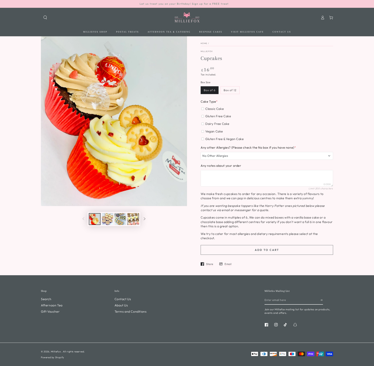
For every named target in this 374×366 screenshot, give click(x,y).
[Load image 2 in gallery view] (107, 219)
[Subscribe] (321, 300)
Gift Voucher (50, 311)
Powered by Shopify (52, 357)
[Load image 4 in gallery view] (133, 219)
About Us (121, 305)
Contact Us (123, 299)
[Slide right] (144, 219)
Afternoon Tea (52, 305)
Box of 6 (209, 90)
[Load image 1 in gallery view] (95, 219)
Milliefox (207, 51)
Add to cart (267, 250)
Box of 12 (230, 90)
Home (204, 43)
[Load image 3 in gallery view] (120, 219)
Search (46, 299)
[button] (45, 17)
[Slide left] (83, 219)
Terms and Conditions (131, 311)
